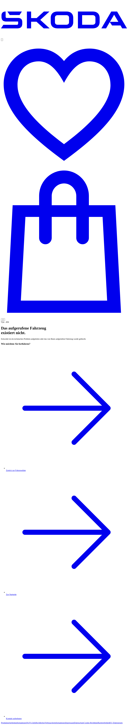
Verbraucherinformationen (55, 723)
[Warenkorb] (64, 243)
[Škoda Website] (64, 37)
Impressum (69, 723)
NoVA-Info (31, 723)
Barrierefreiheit (104, 723)
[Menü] (4, 319)
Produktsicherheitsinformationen (13, 723)
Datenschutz (79, 723)
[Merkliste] (64, 104)
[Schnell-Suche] (2, 39)
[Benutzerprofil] (2, 319)
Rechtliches (40, 723)
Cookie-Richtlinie (91, 723)
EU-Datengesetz (116, 723)
